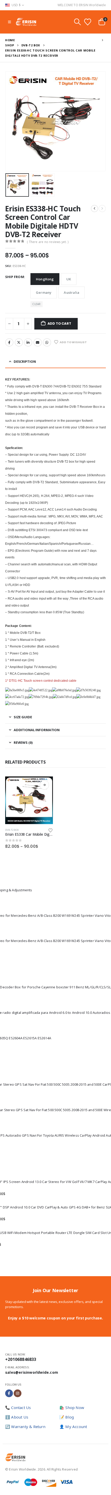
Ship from (14, 276)
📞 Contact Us (18, 1407)
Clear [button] (36, 304)
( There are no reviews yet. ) (47, 242)
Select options (44, 785)
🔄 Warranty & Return (25, 1426)
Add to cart (59, 323)
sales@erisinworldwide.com (31, 1372)
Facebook (9, 342)
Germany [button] (43, 292)
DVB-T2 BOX (12, 830)
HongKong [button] (45, 279)
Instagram (17, 1393)
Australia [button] (71, 292)
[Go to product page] (29, 800)
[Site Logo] (26, 22)
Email (38, 342)
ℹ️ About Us (16, 1417)
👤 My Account (73, 1426)
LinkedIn (28, 342)
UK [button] (68, 279)
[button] (9, 22)
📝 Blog (66, 1417)
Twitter (19, 342)
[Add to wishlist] (50, 830)
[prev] (94, 208)
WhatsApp (47, 342)
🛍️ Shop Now (71, 1407)
